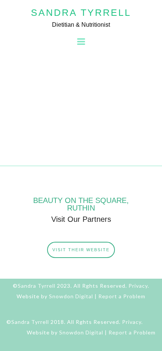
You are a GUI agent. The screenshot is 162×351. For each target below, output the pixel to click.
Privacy (138, 285)
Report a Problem (121, 296)
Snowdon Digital (71, 296)
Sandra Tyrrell (36, 285)
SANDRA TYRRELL (81, 12)
